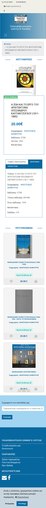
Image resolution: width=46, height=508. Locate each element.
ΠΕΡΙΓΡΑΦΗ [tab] (34, 162)
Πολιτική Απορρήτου (11, 462)
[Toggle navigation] (5, 35)
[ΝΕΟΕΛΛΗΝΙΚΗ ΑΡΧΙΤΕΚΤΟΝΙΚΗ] (24, 356)
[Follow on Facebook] (9, 478)
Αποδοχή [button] (22, 504)
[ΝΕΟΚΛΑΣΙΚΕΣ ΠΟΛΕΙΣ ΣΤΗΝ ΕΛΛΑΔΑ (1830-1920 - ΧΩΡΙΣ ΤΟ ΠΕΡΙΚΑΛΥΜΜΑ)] (24, 301)
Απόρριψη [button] (9, 504)
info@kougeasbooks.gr (13, 6)
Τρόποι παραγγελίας (11, 459)
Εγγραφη (7, 417)
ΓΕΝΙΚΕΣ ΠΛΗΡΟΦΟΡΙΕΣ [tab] (17, 162)
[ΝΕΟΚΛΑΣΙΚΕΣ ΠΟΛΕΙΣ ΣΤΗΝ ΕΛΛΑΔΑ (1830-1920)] (24, 246)
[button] (7, 314)
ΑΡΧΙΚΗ (7, 44)
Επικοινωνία (7, 448)
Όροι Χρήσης (7, 465)
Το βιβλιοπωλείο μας (11, 445)
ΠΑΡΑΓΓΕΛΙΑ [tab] (13, 166)
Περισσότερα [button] (23, 497)
